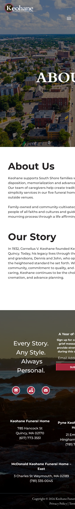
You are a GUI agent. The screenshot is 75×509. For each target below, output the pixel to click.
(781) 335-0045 (41, 481)
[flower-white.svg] (16, 393)
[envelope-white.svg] (45, 393)
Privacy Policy (58, 503)
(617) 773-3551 (30, 438)
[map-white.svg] (31, 393)
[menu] (69, 18)
